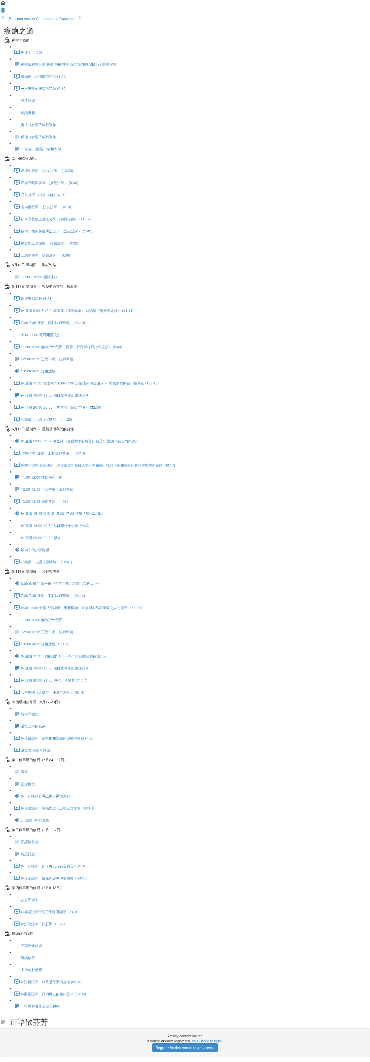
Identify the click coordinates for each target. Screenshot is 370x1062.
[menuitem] (3, 11)
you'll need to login (207, 1040)
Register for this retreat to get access (185, 1047)
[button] (3, 4)
